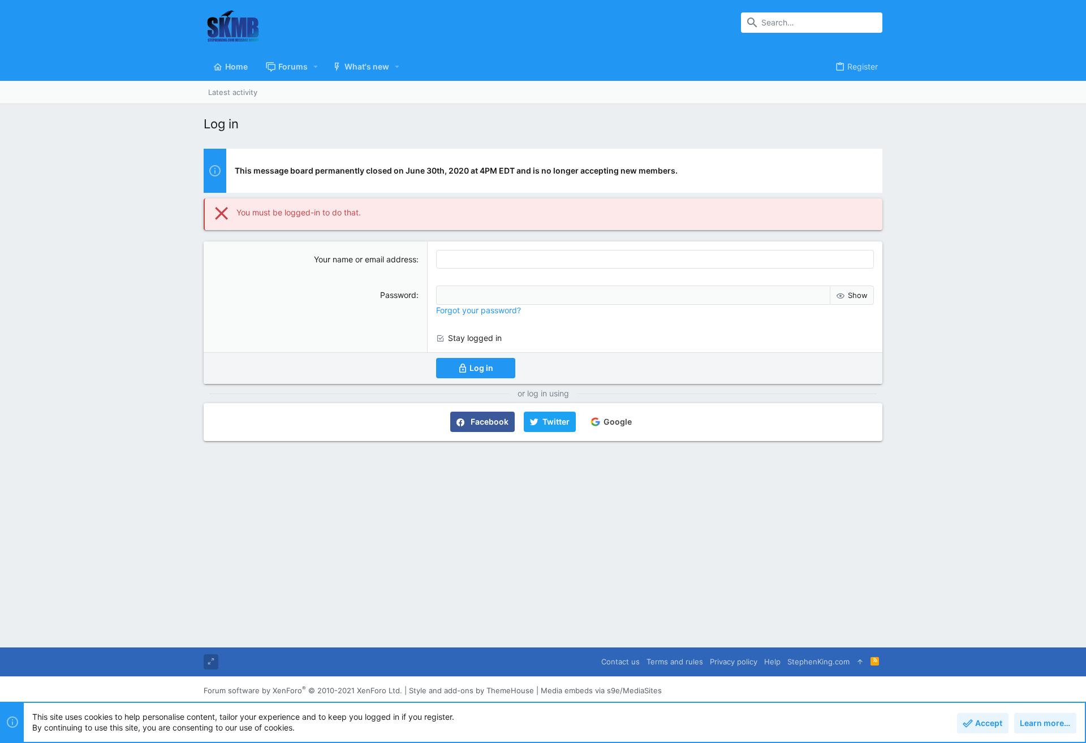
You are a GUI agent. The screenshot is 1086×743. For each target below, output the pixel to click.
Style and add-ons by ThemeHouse (471, 690)
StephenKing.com (818, 661)
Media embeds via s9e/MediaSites (601, 690)
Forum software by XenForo (303, 690)
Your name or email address (365, 259)
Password (398, 295)
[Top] (860, 662)
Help (772, 661)
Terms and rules (675, 661)
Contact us (620, 661)
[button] (316, 67)
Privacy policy (733, 661)
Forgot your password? (478, 310)
